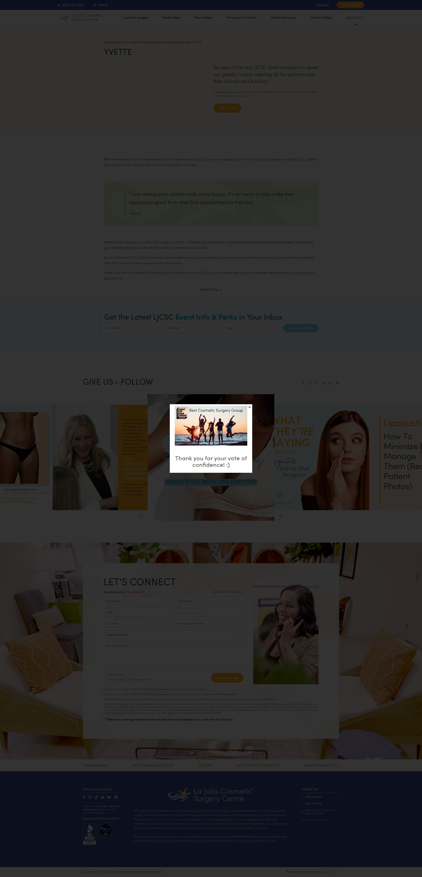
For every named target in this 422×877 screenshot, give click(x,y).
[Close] (249, 407)
